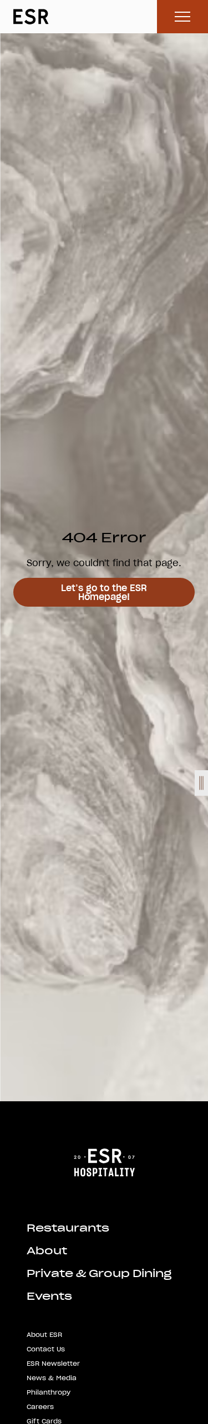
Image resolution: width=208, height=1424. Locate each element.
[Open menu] (182, 16)
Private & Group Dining (99, 1273)
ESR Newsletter (53, 1363)
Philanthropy (48, 1392)
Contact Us (46, 1349)
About (47, 1250)
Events (49, 1296)
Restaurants (68, 1228)
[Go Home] (104, 1161)
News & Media (52, 1378)
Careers (40, 1406)
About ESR (44, 1334)
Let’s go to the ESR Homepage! (104, 592)
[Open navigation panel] (201, 783)
